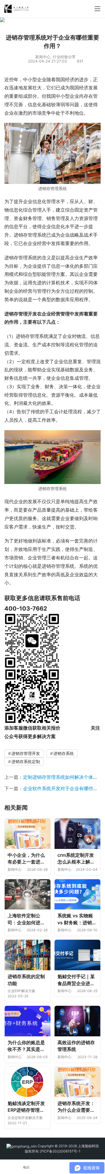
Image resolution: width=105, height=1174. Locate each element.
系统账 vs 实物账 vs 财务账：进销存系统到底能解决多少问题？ (77, 919)
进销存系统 (63, 753)
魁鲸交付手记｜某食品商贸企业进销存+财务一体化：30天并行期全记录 (76, 980)
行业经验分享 (64, 56)
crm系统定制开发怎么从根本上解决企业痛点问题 (76, 859)
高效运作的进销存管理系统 (76, 1046)
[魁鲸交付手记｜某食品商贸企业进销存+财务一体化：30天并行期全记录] (77, 955)
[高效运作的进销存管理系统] (77, 1021)
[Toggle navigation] (97, 8)
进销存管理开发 (25, 753)
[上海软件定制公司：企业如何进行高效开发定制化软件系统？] (27, 894)
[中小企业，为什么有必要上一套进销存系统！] (27, 833)
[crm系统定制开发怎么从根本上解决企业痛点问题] (77, 833)
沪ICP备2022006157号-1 (60, 1151)
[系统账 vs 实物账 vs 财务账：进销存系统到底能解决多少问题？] (77, 894)
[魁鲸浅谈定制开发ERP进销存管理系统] (27, 1082)
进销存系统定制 (25, 761)
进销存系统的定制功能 (26, 979)
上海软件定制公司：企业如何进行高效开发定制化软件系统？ (26, 919)
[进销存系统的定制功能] (27, 955)
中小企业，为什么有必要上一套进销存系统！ (26, 859)
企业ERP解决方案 (21, 991)
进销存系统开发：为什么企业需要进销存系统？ (76, 1107)
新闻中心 (42, 56)
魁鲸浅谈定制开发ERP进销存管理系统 (26, 1107)
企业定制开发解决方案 (25, 1118)
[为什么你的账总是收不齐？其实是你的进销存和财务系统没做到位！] (27, 1021)
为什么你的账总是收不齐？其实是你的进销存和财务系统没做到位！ (26, 1046)
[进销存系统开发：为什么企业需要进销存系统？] (77, 1082)
